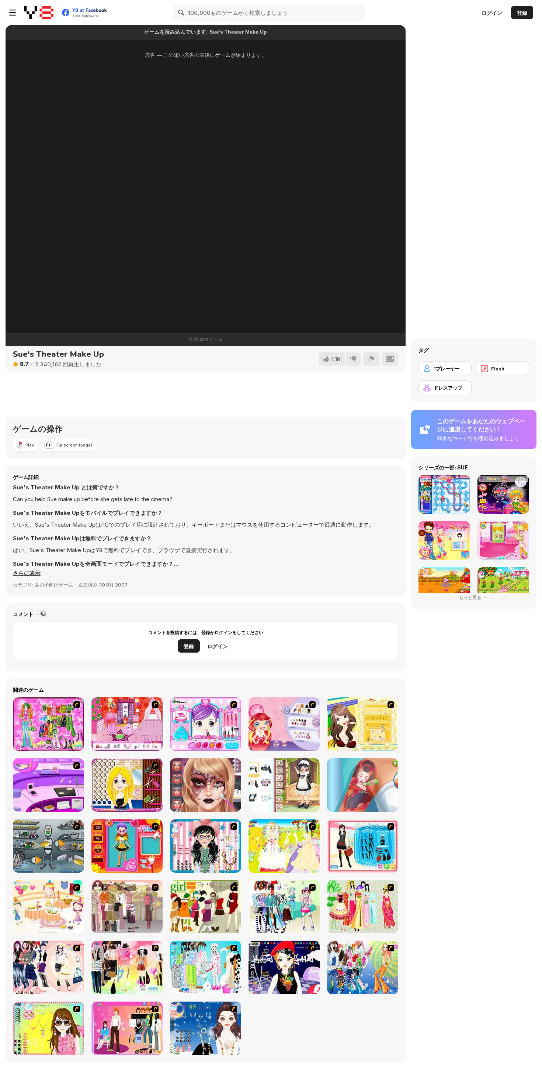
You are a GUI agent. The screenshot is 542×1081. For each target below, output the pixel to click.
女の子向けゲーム (54, 585)
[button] (27, 573)
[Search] (181, 12)
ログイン (492, 13)
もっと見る (470, 597)
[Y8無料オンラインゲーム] (39, 12)
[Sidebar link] (12, 12)
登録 (522, 13)
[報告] (371, 359)
